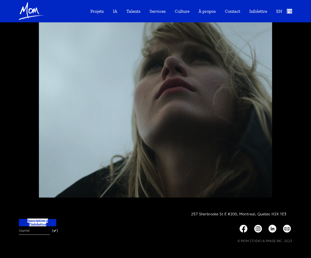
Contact (232, 11)
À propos (207, 11)
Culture (182, 11)
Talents (133, 11)
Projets (97, 11)
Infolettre (258, 11)
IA (115, 11)
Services (158, 11)
